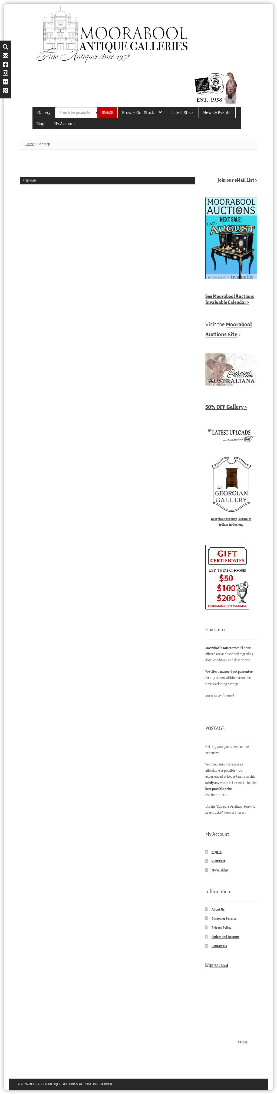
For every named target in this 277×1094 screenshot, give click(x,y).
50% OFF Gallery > (226, 406)
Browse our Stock (138, 112)
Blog (40, 123)
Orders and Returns (225, 937)
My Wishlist (220, 870)
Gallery (44, 112)
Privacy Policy (221, 928)
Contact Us (219, 946)
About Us (218, 909)
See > (229, 299)
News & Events (216, 112)
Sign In (217, 852)
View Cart (218, 861)
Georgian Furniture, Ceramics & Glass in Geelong (231, 521)
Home (29, 144)
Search (107, 113)
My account (64, 123)
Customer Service (224, 918)
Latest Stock (182, 112)
